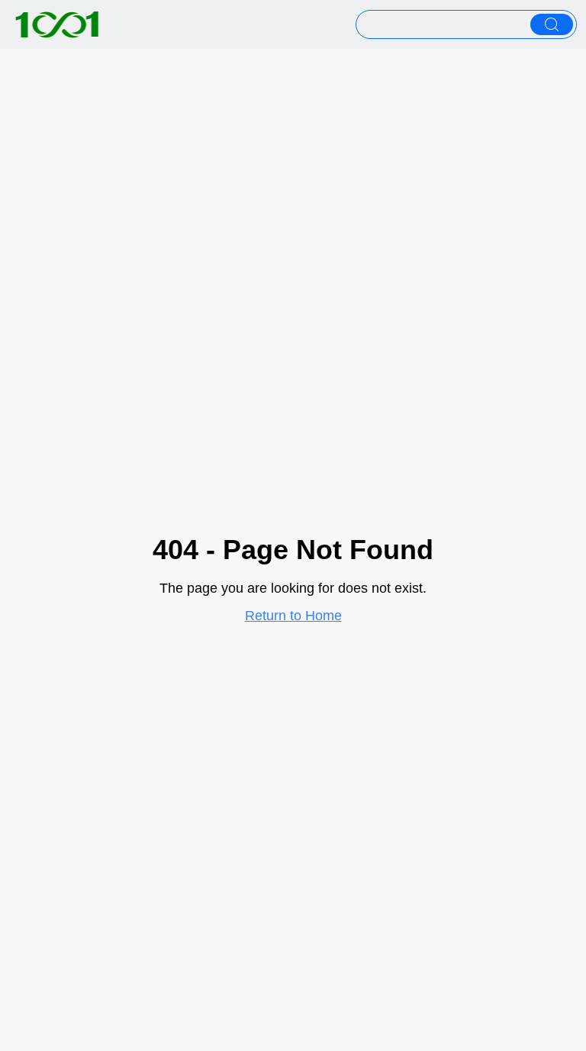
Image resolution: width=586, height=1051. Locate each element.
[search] (551, 24)
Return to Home (293, 615)
